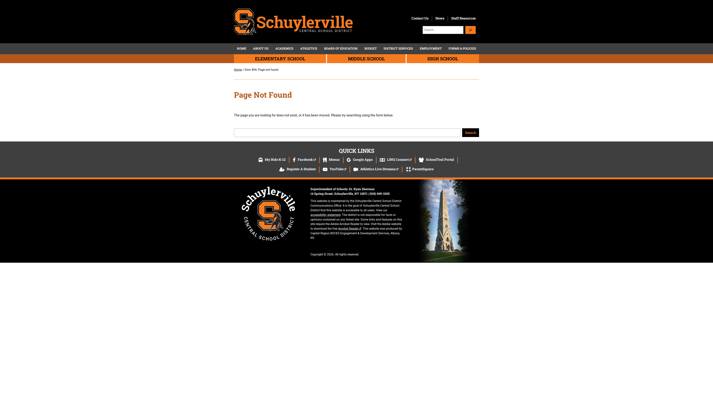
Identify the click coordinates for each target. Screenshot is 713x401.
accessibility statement (325, 215)
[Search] (470, 30)
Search (470, 132)
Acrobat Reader (348, 228)
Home (238, 69)
